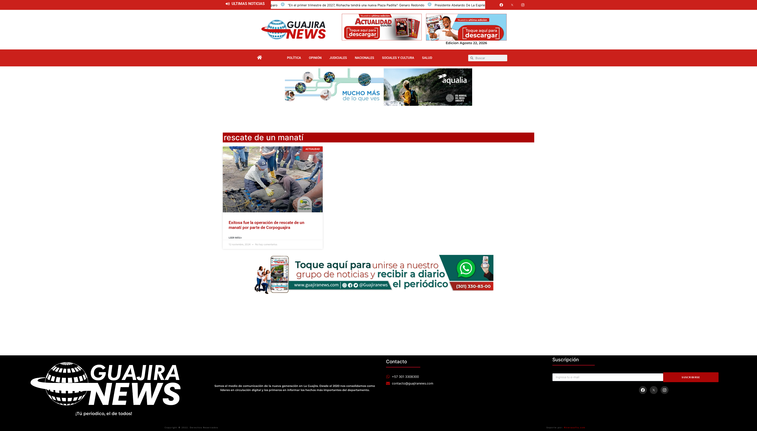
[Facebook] (501, 5)
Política (294, 58)
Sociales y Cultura (398, 58)
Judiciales (338, 58)
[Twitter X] (512, 5)
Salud (427, 58)
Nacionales (364, 58)
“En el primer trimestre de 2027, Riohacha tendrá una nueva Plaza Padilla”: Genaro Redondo (313, 5)
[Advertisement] (378, 116)
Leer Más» (235, 237)
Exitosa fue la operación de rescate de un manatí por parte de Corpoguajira (266, 225)
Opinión (315, 58)
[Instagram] (523, 5)
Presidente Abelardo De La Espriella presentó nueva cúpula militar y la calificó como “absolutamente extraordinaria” (479, 5)
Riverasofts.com (574, 427)
